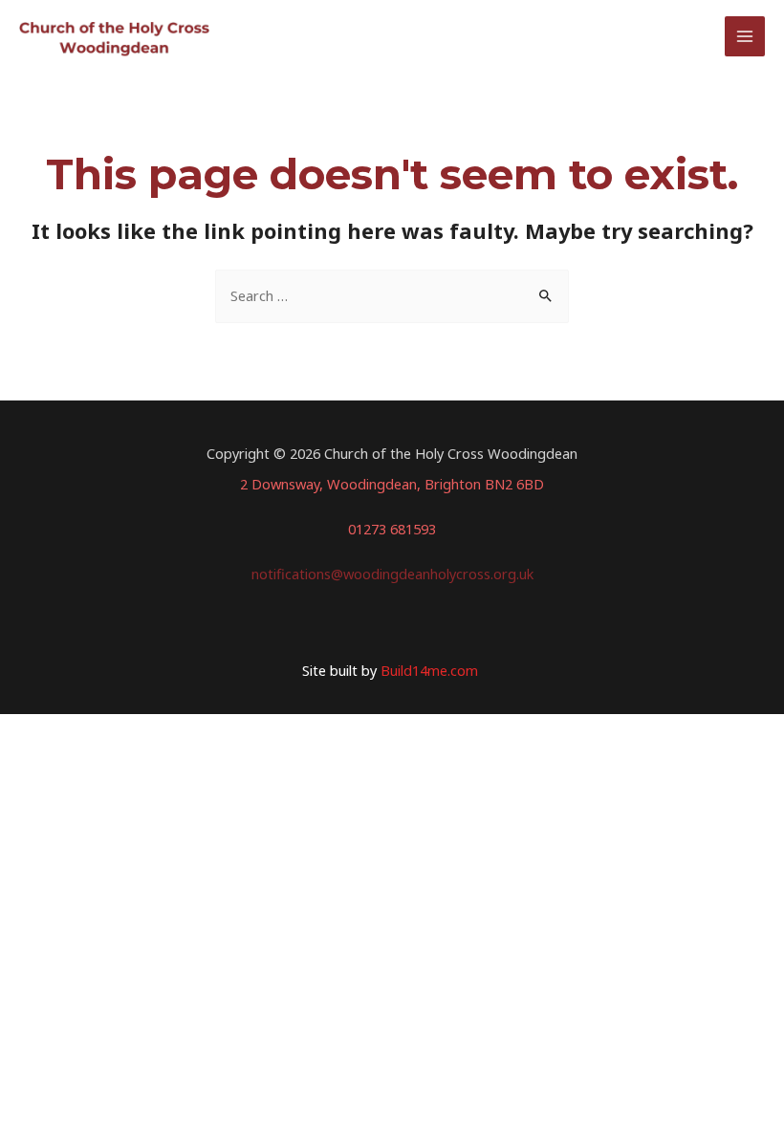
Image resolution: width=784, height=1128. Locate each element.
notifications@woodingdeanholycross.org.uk (392, 573)
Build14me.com (431, 670)
